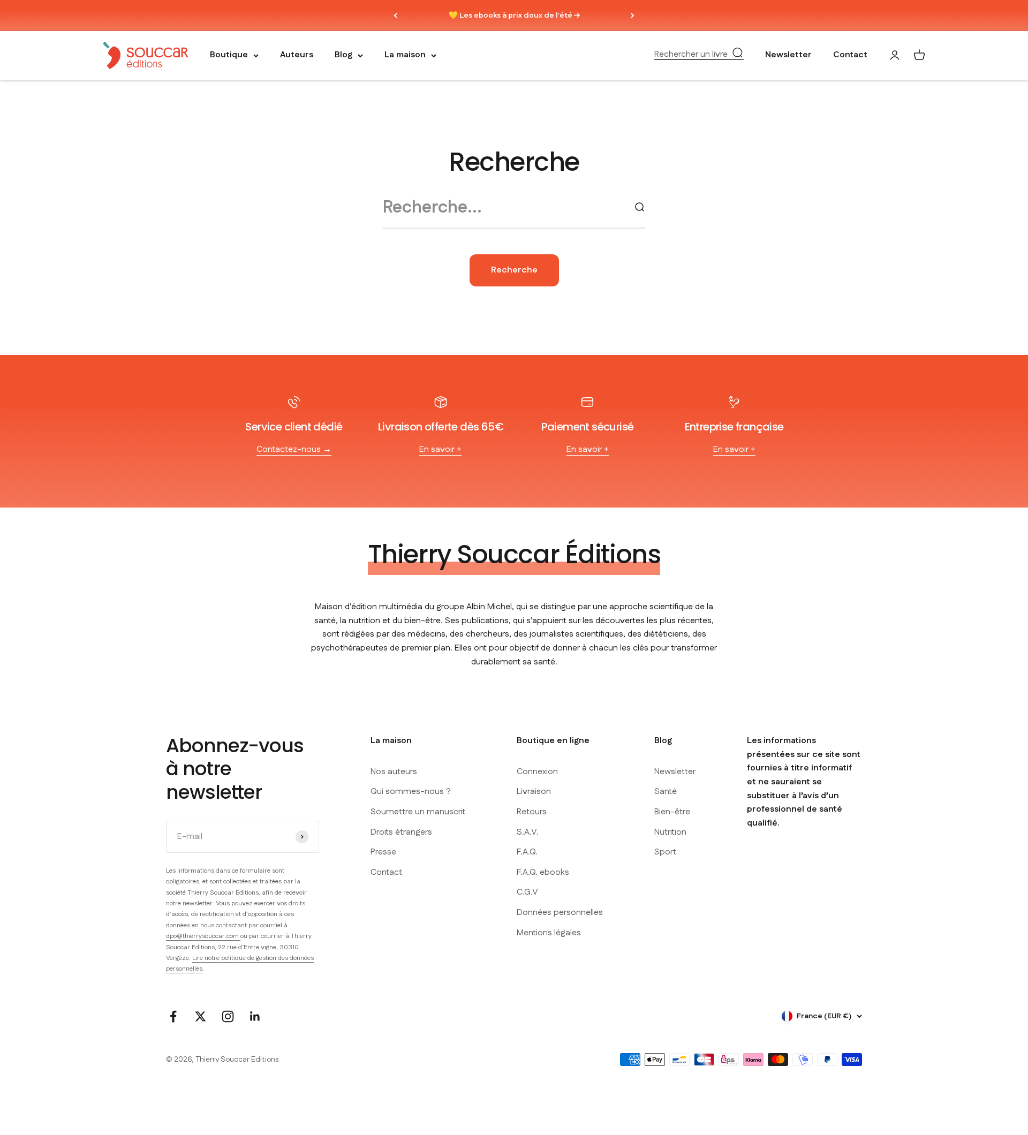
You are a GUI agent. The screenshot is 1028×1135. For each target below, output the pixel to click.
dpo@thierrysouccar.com (203, 936)
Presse (383, 852)
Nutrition (670, 832)
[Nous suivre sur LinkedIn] (255, 1016)
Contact (850, 55)
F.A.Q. (527, 852)
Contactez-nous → (293, 449)
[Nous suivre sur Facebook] (173, 1016)
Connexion (537, 772)
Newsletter (788, 55)
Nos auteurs (394, 772)
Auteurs (296, 55)
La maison (405, 55)
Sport (665, 852)
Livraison (534, 791)
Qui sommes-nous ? (411, 791)
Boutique (229, 55)
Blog (343, 55)
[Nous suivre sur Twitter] (200, 1016)
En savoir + (440, 449)
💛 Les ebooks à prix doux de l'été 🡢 (514, 15)
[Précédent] (395, 15)
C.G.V (527, 892)
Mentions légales (549, 933)
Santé (665, 791)
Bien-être (672, 812)
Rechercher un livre (691, 54)
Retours (532, 812)
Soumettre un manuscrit (418, 812)
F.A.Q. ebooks (543, 872)
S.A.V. (528, 832)
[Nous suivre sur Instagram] (228, 1016)
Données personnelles (560, 912)
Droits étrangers (401, 832)
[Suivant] (632, 15)
